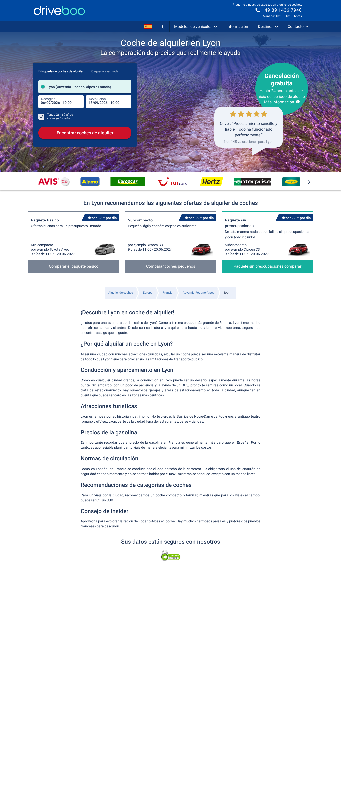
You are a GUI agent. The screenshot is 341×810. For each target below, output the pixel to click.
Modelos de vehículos (193, 26)
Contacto (296, 26)
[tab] (61, 70)
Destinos (265, 26)
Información (237, 26)
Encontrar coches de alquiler (85, 132)
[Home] (59, 10)
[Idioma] (148, 26)
